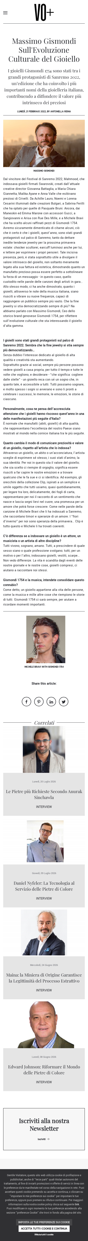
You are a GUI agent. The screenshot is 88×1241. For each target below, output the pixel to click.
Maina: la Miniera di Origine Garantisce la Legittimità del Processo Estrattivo (44, 978)
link (77, 1204)
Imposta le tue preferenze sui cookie (44, 1222)
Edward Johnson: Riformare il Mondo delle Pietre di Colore (44, 1069)
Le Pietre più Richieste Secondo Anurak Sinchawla (44, 794)
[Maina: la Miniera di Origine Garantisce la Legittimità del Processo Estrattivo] (44, 933)
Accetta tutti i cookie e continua (44, 1229)
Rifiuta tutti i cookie (44, 1234)
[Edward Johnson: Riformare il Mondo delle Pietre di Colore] (44, 1024)
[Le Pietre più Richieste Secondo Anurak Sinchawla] (44, 749)
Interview (44, 807)
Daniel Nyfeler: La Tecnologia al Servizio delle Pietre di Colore (44, 886)
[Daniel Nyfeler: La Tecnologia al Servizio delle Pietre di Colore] (44, 841)
